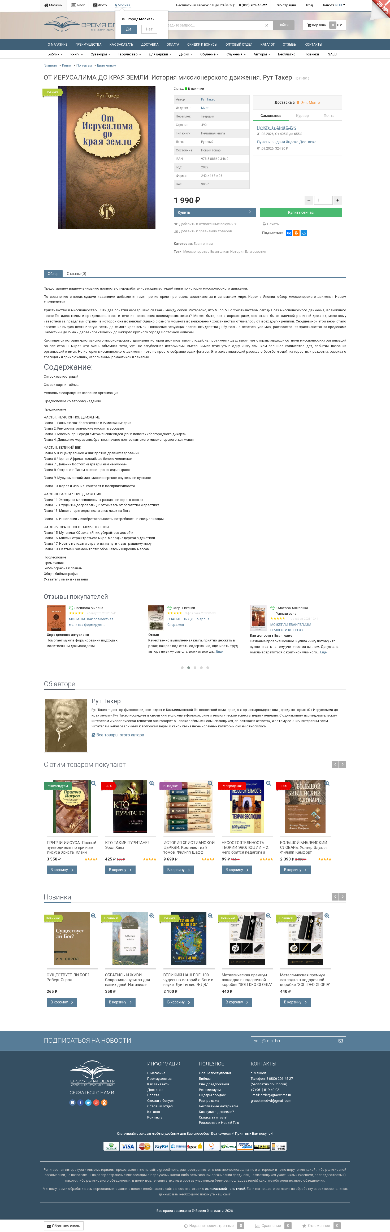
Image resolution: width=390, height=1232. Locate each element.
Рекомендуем (210, 1090)
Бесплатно (287, 54)
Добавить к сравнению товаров (205, 231)
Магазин (55, 5)
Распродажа (209, 1101)
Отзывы (290, 44)
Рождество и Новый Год (219, 1123)
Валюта (332, 5)
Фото (102, 5)
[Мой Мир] (304, 233)
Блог (80, 5)
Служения (234, 54)
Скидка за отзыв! (213, 1117)
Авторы (260, 54)
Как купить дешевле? (216, 1112)
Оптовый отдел (239, 44)
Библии (53, 54)
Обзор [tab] (53, 274)
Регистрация (286, 5)
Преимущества (88, 44)
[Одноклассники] (296, 233)
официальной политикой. (225, 1189)
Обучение (207, 54)
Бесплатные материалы (218, 1106)
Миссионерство (196, 252)
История (237, 252)
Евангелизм (106, 65)
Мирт (205, 108)
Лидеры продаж (212, 1095)
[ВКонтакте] (289, 233)
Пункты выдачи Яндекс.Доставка (287, 142)
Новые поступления (215, 1073)
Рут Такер (208, 99)
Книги (75, 54)
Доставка (149, 44)
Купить (184, 212)
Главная (50, 65)
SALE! (332, 54)
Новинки (312, 54)
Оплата (173, 44)
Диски (184, 54)
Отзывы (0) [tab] (76, 274)
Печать (272, 224)
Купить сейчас (301, 212)
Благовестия (255, 252)
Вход (309, 5)
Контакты (313, 44)
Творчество (128, 54)
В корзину (60, 870)
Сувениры (99, 54)
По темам (84, 65)
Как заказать (121, 44)
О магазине (57, 44)
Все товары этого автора (120, 735)
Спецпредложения (214, 1084)
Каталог (268, 44)
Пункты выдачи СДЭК (276, 127)
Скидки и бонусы (202, 44)
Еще (219, 651)
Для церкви (158, 54)
